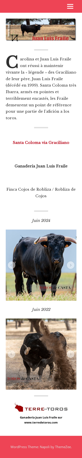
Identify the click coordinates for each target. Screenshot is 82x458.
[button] (11, 265)
